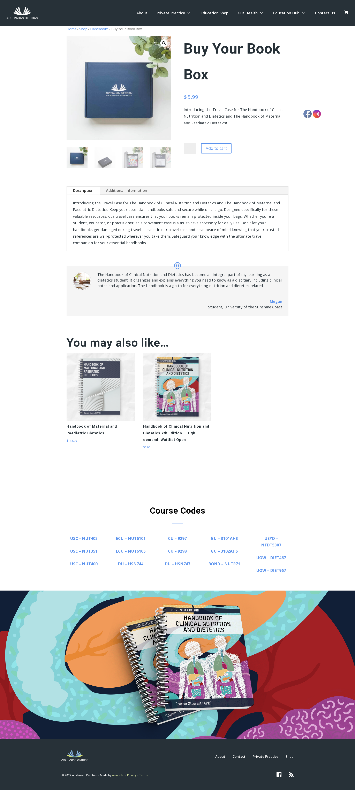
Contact (239, 756)
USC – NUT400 (84, 564)
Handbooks (99, 28)
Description (83, 190)
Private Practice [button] (171, 12)
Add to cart (216, 148)
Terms (143, 775)
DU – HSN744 (130, 564)
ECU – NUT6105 (131, 551)
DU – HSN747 (177, 564)
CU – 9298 (177, 551)
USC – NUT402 (84, 538)
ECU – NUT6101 (131, 538)
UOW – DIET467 (271, 557)
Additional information (126, 190)
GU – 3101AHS (224, 538)
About (141, 12)
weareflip (118, 775)
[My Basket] (346, 13)
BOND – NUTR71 (224, 564)
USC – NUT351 (84, 551)
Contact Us (325, 12)
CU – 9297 (177, 538)
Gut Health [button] (248, 12)
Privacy (132, 775)
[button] (164, 43)
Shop (83, 28)
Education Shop (214, 12)
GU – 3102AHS (224, 551)
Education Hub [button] (286, 12)
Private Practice (265, 756)
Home (71, 28)
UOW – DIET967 (271, 570)
